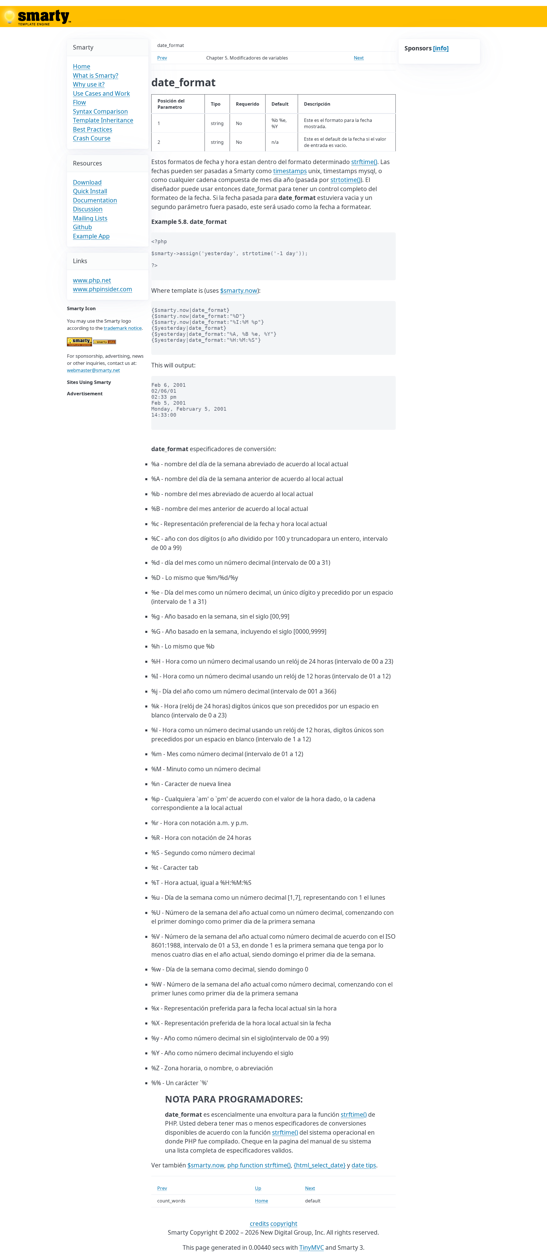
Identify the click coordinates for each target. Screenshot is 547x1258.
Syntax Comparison (100, 111)
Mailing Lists (90, 218)
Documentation (95, 200)
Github (82, 227)
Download (87, 182)
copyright (283, 1224)
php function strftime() (259, 1165)
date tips (364, 1165)
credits (259, 1224)
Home (81, 66)
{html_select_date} (320, 1165)
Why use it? (89, 84)
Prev (162, 58)
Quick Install (90, 191)
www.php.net (92, 280)
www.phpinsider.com (102, 289)
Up (258, 1188)
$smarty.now (238, 290)
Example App (91, 236)
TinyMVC (311, 1247)
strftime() (364, 162)
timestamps (290, 171)
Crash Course (92, 138)
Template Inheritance (103, 120)
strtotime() (345, 180)
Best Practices (92, 129)
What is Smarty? (95, 75)
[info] (441, 48)
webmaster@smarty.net (93, 370)
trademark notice (123, 328)
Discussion (88, 209)
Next (359, 58)
